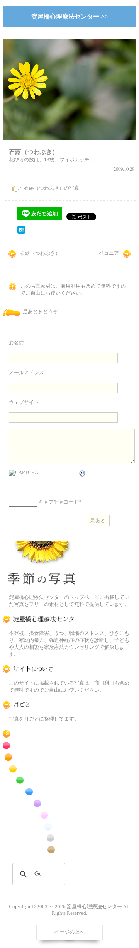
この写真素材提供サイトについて (42, 669)
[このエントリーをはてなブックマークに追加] (21, 232)
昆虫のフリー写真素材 (42, 838)
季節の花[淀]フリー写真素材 (42, 564)
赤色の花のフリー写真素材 (42, 745)
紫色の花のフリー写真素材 (42, 803)
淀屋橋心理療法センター (42, 619)
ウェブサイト (24, 402)
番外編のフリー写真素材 (42, 850)
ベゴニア (109, 253)
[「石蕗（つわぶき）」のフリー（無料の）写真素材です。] (69, 144)
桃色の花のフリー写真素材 (42, 815)
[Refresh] (82, 473)
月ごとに (42, 705)
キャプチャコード (58, 502)
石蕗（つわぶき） (40, 253)
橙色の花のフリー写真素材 (42, 757)
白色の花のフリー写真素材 (42, 826)
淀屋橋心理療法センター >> (69, 16)
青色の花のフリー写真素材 (42, 792)
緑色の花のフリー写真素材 (42, 780)
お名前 (16, 343)
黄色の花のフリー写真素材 (42, 768)
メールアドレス (26, 372)
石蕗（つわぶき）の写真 (51, 188)
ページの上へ (69, 932)
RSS (42, 734)
